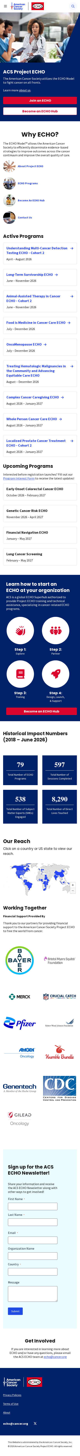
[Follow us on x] (35, 1423)
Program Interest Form (19, 478)
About (6, 1412)
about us (24, 90)
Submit (15, 1311)
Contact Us (25, 217)
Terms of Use (10, 1403)
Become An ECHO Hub (31, 200)
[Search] (73, 6)
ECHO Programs (28, 183)
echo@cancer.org (55, 1357)
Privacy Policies (12, 1395)
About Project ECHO (30, 166)
